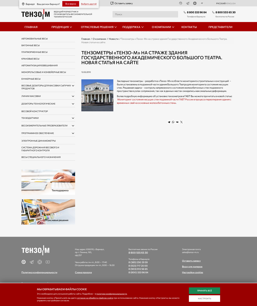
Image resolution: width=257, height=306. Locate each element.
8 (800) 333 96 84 (138, 272)
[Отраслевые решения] (48, 211)
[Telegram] (169, 122)
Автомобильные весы (34, 38)
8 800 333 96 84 (197, 12)
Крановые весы (30, 58)
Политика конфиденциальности (39, 272)
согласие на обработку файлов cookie (95, 298)
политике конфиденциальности (111, 293)
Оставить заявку (124, 3)
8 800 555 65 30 (226, 12)
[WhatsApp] (173, 122)
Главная (85, 38)
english (231, 3)
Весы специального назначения (41, 157)
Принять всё (204, 290)
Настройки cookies (192, 272)
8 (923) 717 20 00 (138, 265)
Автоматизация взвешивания (39, 65)
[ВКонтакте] (177, 122)
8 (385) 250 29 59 (138, 262)
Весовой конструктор (34, 111)
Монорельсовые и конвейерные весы (43, 72)
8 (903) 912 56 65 (138, 268)
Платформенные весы (34, 52)
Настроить (204, 298)
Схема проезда (83, 272)
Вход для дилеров (192, 266)
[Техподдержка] (48, 181)
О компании (99, 38)
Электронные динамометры (38, 140)
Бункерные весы (30, 79)
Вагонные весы (30, 45)
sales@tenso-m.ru (190, 252)
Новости (114, 38)
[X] (181, 122)
